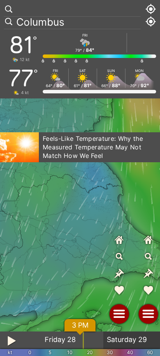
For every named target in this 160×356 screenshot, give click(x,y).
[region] (80, 178)
